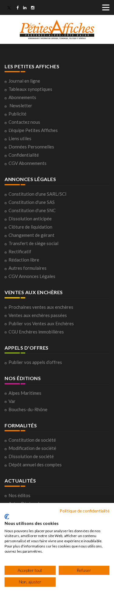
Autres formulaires (28, 268)
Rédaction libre (24, 259)
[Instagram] (32, 8)
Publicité (17, 113)
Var (12, 401)
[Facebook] (17, 8)
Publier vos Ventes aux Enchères (41, 323)
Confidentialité (24, 155)
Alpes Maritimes (25, 393)
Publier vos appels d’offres (35, 362)
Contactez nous (24, 122)
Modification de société (32, 448)
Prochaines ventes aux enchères (41, 307)
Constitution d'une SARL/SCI (38, 194)
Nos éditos (19, 495)
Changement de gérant (31, 235)
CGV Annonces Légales (32, 276)
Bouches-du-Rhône (28, 409)
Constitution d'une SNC (32, 210)
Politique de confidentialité (84, 510)
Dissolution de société (31, 456)
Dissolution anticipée (30, 218)
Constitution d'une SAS (32, 202)
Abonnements (22, 97)
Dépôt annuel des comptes (35, 464)
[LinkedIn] (24, 8)
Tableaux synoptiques (30, 89)
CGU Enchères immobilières (36, 331)
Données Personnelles (31, 146)
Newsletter (20, 105)
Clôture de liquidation (30, 227)
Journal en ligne (24, 81)
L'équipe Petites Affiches (33, 130)
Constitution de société (32, 440)
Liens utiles (20, 138)
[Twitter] (9, 8)
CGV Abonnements (28, 163)
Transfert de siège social (33, 243)
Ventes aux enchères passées (38, 315)
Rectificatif (20, 251)
